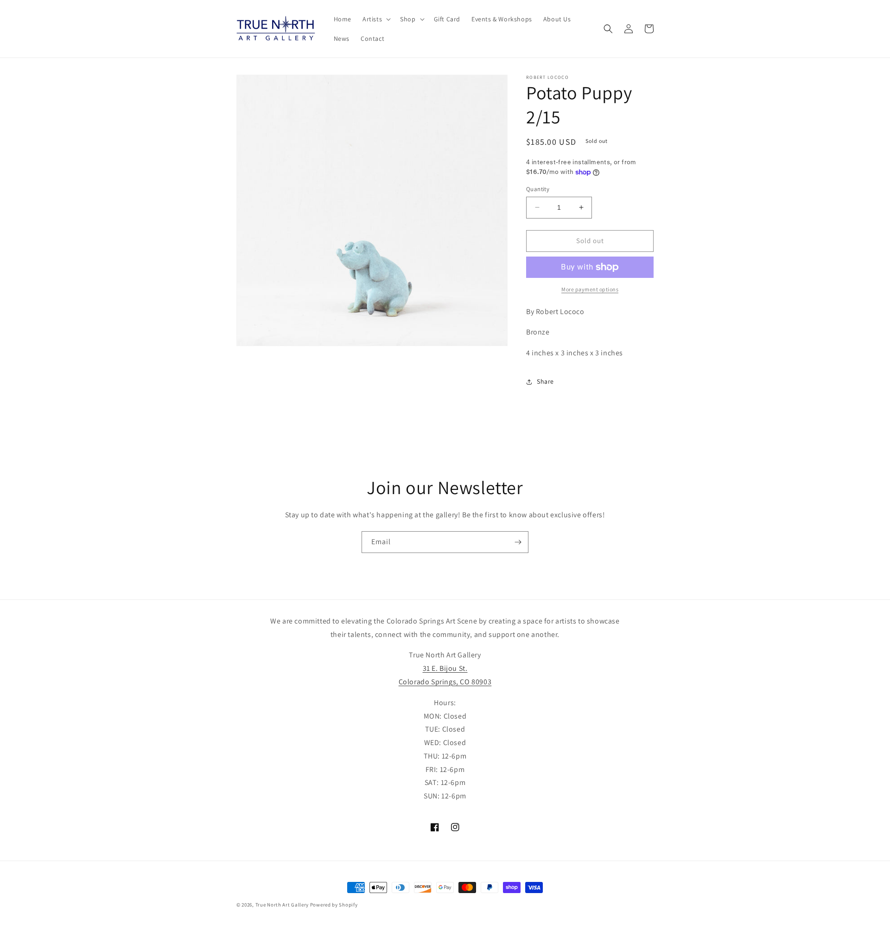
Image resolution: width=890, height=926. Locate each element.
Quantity (537, 189)
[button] (375, 19)
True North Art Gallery (282, 904)
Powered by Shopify (334, 904)
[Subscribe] (518, 542)
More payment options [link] (589, 289)
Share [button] (545, 381)
